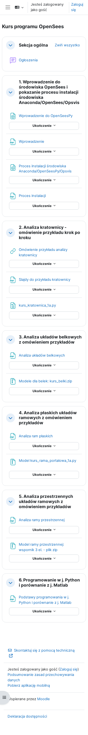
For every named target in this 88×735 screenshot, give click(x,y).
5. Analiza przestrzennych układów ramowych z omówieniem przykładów (46, 501)
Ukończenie (42, 126)
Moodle (43, 699)
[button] (19, 7)
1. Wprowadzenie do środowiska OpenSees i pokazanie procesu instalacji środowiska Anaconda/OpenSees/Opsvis (49, 92)
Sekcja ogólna (33, 45)
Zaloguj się (77, 7)
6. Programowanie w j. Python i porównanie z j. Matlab (49, 583)
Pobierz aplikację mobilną (29, 685)
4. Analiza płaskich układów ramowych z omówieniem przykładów (48, 418)
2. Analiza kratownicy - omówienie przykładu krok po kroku (49, 232)
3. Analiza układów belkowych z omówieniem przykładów (50, 340)
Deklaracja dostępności (27, 716)
